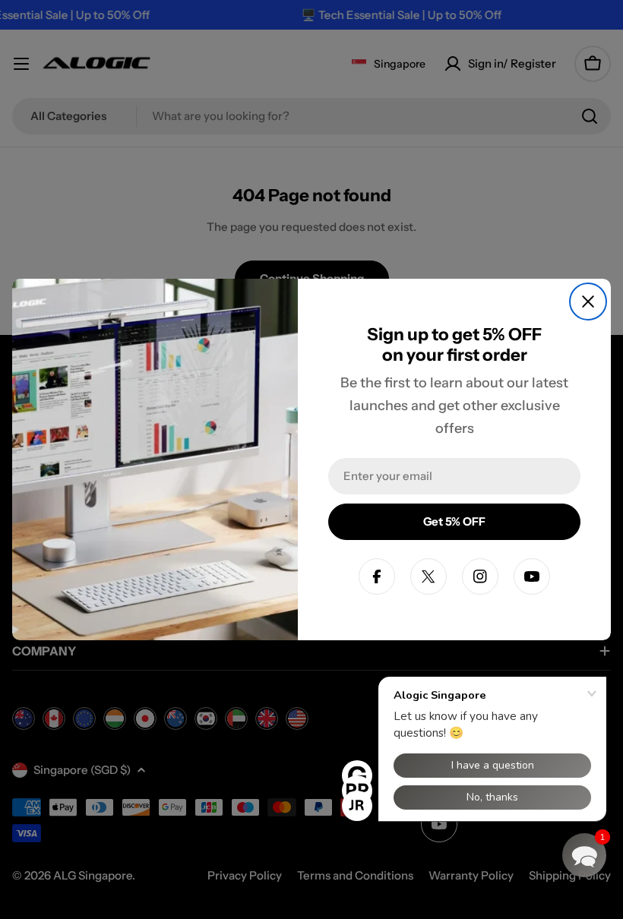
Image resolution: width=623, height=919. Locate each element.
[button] (584, 855)
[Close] (588, 301)
